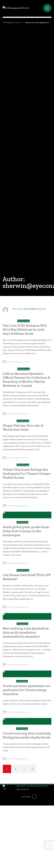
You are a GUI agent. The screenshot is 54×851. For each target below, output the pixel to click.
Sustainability (22, 522)
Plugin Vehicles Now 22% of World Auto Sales (23, 427)
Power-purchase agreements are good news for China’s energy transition (26, 690)
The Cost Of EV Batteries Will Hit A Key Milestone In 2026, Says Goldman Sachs (25, 330)
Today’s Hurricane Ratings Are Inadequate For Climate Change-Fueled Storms (27, 473)
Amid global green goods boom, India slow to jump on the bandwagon (26, 531)
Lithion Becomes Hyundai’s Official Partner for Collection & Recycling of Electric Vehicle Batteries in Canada (26, 380)
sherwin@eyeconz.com (34, 308)
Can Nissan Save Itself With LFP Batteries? (27, 577)
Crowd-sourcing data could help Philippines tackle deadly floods (27, 735)
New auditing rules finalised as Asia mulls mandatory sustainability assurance (26, 632)
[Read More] (27, 515)
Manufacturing (23, 321)
